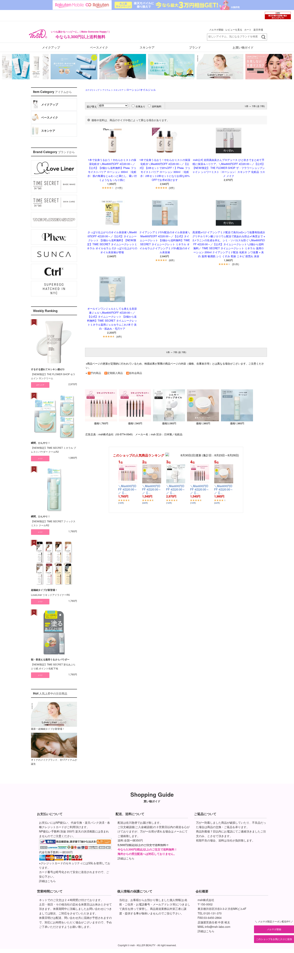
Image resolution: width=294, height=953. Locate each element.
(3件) (171, 188)
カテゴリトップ (92, 89)
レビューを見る (233, 29)
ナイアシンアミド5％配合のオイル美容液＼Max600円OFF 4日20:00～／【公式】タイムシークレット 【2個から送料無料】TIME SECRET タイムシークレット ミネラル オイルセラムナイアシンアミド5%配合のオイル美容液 (164, 242)
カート (247, 29)
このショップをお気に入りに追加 (274, 939)
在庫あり (140, 106)
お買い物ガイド (243, 47)
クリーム (42, 141)
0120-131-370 (213, 913)
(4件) (119, 336)
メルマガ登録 (216, 29)
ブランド (195, 47)
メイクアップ (51, 47)
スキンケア (147, 47)
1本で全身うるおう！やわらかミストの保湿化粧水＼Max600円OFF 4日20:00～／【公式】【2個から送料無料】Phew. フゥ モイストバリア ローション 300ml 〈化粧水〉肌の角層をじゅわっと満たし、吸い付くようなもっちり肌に (112, 170)
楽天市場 (258, 29)
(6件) (171, 260)
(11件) (118, 188)
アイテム (106, 89)
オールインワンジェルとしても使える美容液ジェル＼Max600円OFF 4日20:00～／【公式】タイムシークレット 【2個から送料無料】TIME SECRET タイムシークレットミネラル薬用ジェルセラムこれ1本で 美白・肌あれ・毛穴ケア (112, 318)
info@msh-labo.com (217, 927)
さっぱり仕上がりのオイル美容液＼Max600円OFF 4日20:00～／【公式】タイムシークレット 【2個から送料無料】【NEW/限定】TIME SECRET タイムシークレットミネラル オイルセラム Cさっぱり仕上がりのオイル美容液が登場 (112, 242)
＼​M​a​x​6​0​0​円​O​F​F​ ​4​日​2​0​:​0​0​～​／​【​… (127, 489)
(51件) (235, 264)
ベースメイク (99, 47)
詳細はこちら (47, 881)
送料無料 (156, 106)
